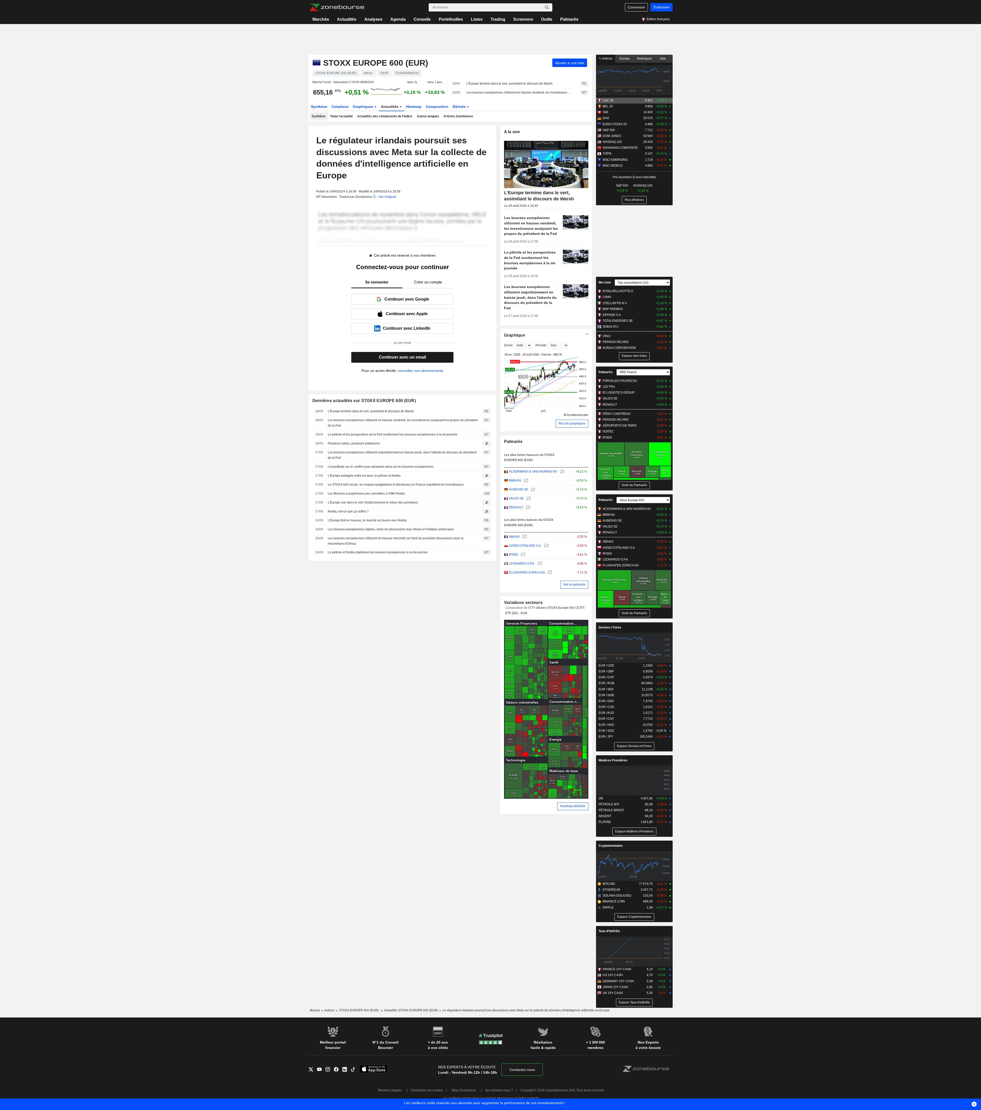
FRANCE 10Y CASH (617, 969)
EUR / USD (606, 665)
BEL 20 (608, 106)
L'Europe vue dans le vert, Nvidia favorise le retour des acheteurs (373, 502)
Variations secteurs (523, 602)
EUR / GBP (606, 671)
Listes (477, 19)
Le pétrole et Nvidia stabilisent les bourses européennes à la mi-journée (378, 552)
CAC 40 (608, 100)
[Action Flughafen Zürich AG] (549, 572)
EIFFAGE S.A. (612, 315)
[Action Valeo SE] (528, 498)
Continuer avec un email (402, 357)
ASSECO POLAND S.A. (525, 545)
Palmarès (569, 19)
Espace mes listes (634, 356)
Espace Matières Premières (634, 831)
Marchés (320, 19)
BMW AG (515, 480)
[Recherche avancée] (546, 7)
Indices (607, 58)
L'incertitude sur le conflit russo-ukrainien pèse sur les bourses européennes (381, 466)
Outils (546, 19)
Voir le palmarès (574, 584)
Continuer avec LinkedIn (406, 328)
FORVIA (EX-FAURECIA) (620, 381)
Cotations (340, 107)
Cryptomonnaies (611, 846)
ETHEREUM (611, 889)
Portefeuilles (451, 19)
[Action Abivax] (524, 537)
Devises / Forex (610, 627)
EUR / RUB (606, 683)
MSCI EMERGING (615, 160)
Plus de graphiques (572, 423)
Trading (498, 19)
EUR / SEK (606, 689)
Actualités (346, 19)
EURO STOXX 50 (615, 124)
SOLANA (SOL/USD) (617, 895)
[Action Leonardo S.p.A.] (539, 563)
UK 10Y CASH (613, 993)
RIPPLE (608, 907)
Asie (663, 58)
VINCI (607, 336)
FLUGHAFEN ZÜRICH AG (527, 572)
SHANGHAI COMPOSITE (620, 148)
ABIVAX (514, 537)
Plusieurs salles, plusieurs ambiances (354, 443)
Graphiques (363, 107)
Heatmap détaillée (573, 806)
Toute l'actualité (341, 116)
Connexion (636, 7)
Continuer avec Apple (407, 314)
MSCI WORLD (613, 165)
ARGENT (605, 816)
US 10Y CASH (613, 975)
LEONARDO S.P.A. (522, 563)
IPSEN (513, 554)
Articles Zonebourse (458, 116)
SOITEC (608, 431)
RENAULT (516, 507)
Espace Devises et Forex (634, 746)
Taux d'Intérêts (609, 931)
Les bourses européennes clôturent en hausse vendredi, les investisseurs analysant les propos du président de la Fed (518, 92)
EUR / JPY (606, 736)
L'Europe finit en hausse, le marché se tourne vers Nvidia (367, 520)
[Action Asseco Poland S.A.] (545, 545)
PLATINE (605, 822)
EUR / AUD (606, 713)
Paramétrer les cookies (427, 1090)
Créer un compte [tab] (428, 282)
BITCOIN (609, 884)
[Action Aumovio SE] (532, 489)
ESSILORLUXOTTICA (618, 291)
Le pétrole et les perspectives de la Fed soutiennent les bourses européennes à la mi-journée (392, 434)
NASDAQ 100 (612, 142)
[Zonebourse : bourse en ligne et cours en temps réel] (337, 7)
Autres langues (428, 116)
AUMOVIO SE (518, 489)
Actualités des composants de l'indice (384, 116)
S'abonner (661, 7)
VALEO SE (516, 498)
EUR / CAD (606, 707)
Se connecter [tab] (377, 282)
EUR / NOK (606, 695)
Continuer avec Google (406, 299)
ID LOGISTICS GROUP (619, 392)
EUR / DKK (606, 701)
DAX (606, 118)
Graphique (514, 335)
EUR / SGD (606, 731)
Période (540, 345)
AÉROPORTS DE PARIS (620, 425)
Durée (508, 345)
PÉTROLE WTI (609, 804)
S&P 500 (609, 130)
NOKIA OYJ (610, 326)
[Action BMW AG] (525, 480)
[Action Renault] (527, 507)
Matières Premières (613, 760)
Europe (625, 58)
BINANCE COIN (614, 901)
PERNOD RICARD (616, 342)
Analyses (373, 19)
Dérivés (460, 107)
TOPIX (607, 153)
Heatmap (414, 107)
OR (601, 798)
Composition (437, 107)
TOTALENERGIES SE (618, 321)
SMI (605, 112)
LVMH (607, 297)
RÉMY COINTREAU (616, 414)
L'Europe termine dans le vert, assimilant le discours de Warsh (509, 83)
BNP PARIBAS (613, 309)
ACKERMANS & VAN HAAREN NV (533, 471)
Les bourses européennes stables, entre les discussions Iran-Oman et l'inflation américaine (391, 529)
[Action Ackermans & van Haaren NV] (561, 471)
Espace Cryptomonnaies (634, 917)
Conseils (422, 19)
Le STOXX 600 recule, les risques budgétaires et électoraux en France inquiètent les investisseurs (396, 484)
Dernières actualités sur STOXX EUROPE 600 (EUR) (364, 400)
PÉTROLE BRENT (611, 810)
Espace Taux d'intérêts (634, 1002)
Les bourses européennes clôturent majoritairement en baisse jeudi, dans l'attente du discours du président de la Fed (402, 455)
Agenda (398, 19)
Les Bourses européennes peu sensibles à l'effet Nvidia (366, 493)
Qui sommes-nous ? (499, 1090)
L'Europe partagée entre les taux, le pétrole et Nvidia (364, 475)
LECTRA (609, 386)
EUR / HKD (606, 725)
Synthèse (319, 107)
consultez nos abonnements (420, 371)
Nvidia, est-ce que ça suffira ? (348, 511)
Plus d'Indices (634, 200)
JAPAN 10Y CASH (615, 987)
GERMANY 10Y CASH (618, 981)
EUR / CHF (606, 677)
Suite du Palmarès (634, 485)
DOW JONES (612, 136)
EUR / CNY (606, 718)
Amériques (644, 58)
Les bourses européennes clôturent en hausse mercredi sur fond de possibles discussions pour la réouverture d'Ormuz (395, 540)
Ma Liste (605, 282)
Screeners (523, 19)
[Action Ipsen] (522, 554)
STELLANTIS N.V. (615, 303)
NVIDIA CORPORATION (619, 348)
